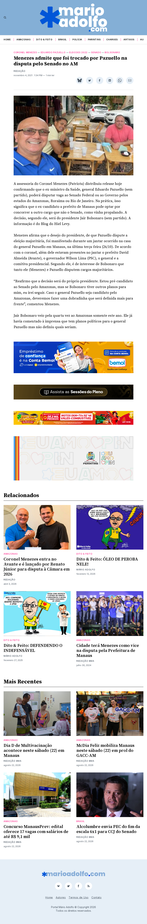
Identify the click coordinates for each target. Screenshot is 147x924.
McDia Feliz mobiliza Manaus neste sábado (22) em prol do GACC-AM (105, 750)
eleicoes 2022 (78, 52)
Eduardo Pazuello (53, 52)
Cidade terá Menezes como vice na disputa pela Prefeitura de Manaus (107, 650)
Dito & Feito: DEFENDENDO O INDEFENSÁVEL (33, 648)
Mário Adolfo (85, 569)
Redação (19, 71)
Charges (112, 39)
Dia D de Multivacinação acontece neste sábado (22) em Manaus (34, 750)
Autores (61, 897)
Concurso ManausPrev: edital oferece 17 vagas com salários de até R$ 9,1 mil (36, 831)
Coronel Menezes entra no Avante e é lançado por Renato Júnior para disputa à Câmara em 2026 (37, 567)
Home (7, 39)
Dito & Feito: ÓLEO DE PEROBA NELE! (107, 562)
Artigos (129, 39)
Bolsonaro (112, 52)
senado (96, 52)
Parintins (94, 39)
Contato (96, 897)
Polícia (77, 39)
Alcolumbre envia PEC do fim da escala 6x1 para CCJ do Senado (108, 829)
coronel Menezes (25, 52)
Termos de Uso (79, 897)
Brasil (62, 39)
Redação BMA (85, 661)
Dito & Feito (44, 39)
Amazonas (23, 39)
